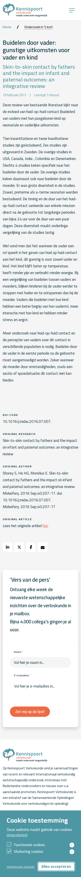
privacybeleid (17, 835)
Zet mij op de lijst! (30, 711)
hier (45, 525)
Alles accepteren (56, 866)
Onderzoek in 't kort (38, 27)
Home (7, 27)
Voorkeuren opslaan (21, 866)
